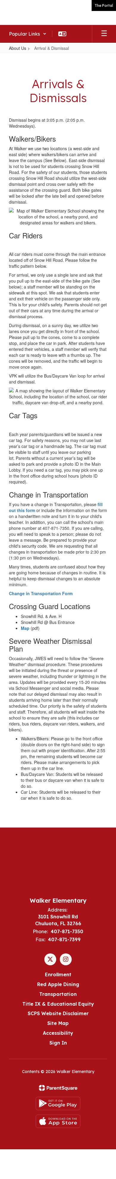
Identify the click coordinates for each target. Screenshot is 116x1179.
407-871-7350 (67, 931)
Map (25, 628)
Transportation (58, 994)
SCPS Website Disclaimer (58, 1013)
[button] (27, 34)
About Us (17, 48)
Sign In (58, 1043)
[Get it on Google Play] (58, 1103)
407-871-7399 (64, 939)
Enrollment (58, 974)
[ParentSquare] (58, 1087)
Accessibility (58, 1033)
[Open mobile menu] (104, 34)
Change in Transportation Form (41, 593)
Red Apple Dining (58, 984)
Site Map (58, 1023)
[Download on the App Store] (58, 1121)
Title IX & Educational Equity (58, 1004)
